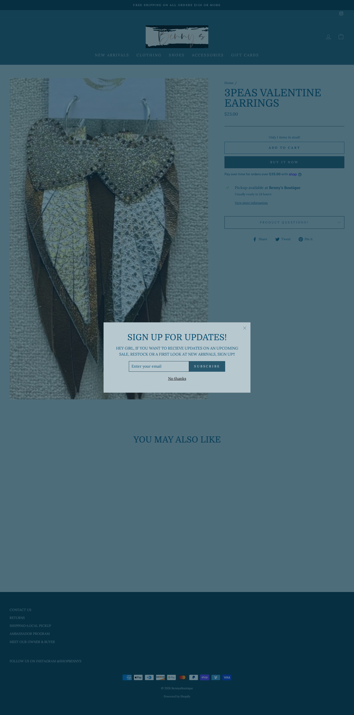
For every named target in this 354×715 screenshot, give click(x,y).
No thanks (177, 378)
